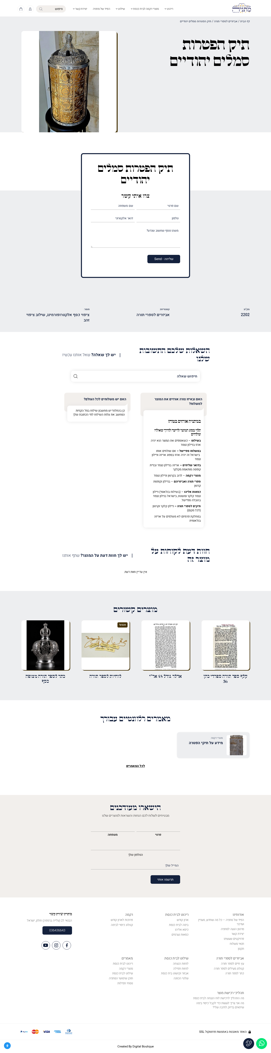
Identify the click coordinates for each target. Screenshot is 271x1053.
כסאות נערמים (180, 934)
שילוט (121, 9)
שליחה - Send (163, 259)
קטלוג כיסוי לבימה (122, 925)
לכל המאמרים (135, 766)
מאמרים (127, 958)
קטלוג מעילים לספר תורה (229, 968)
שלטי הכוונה (181, 978)
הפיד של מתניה (101, 9)
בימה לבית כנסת (178, 925)
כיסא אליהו (181, 929)
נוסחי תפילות (125, 983)
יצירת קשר (81, 9)
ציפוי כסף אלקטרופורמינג (68, 315)
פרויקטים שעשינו (234, 939)
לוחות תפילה (180, 968)
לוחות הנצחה (180, 963)
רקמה (129, 914)
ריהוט (169, 9)
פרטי (158, 835)
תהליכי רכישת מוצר (230, 992)
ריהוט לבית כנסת (176, 914)
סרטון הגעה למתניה (232, 929)
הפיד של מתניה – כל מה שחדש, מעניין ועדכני (221, 922)
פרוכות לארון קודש (122, 920)
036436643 (57, 930)
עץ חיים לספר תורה (232, 963)
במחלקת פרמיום (191, 516)
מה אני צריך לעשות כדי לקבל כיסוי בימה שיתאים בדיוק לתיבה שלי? (220, 1005)
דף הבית (245, 21)
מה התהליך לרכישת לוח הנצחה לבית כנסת (218, 998)
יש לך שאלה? (89, 355)
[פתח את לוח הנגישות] (7, 1045)
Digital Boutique (143, 1046)
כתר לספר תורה (234, 973)
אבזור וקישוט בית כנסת (174, 973)
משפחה (113, 835)
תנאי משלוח (237, 944)
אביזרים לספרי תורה (225, 21)
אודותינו (238, 914)
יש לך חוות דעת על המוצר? (95, 555)
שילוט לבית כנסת (176, 958)
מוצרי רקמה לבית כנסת (146, 9)
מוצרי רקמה (126, 968)
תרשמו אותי (165, 879)
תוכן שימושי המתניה (121, 978)
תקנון (241, 949)
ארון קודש (182, 920)
